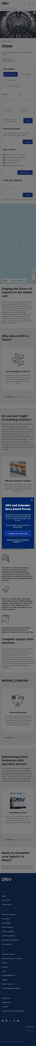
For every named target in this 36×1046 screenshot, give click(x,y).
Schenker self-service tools (18, 533)
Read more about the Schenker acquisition (18, 541)
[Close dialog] (31, 499)
